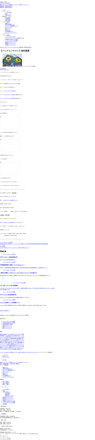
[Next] (6, 438)
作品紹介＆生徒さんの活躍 (11, 39)
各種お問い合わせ (9, 395)
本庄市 (40, 243)
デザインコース (8, 27)
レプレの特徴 (8, 12)
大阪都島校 (7, 19)
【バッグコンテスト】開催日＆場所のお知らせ (12, 98)
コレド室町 (8, 243)
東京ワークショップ (4, 4)
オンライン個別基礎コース (11, 25)
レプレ (24, 243)
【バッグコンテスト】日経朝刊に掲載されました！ (13, 94)
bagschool (3, 243)
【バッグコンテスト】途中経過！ (9, 90)
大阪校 (34, 243)
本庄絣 (43, 243)
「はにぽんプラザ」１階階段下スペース (10, 200)
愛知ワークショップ (14, 4)
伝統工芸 (28, 243)
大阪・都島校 (6, 383)
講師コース (7, 30)
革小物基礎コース (9, 31)
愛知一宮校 (7, 20)
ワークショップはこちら (5, 3)
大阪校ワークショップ (10, 44)
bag (0, 243)
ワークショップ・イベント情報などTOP (14, 38)
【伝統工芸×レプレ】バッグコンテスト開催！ (12, 83)
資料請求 (7, 394)
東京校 (46, 243)
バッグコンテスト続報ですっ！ (9, 87)
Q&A (6, 13)
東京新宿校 (7, 17)
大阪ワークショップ (23, 4)
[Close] (9, 438)
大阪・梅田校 (16, 363)
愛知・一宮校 (9, 363)
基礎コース (7, 23)
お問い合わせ (8, 15)
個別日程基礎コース (9, 24)
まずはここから (3, 1)
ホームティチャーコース (11, 32)
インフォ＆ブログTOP (10, 36)
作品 (31, 243)
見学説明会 (7, 393)
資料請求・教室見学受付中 (6, 6)
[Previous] (2, 438)
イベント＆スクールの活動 (11, 40)
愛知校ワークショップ (10, 43)
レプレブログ (34, 352)
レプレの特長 (6, 389)
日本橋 (37, 243)
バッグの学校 (20, 243)
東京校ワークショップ (10, 42)
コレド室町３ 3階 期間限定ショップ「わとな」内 (12, 222)
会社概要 (5, 404)
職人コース (7, 28)
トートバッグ (14, 243)
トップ (4, 9)
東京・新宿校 (3, 363)
